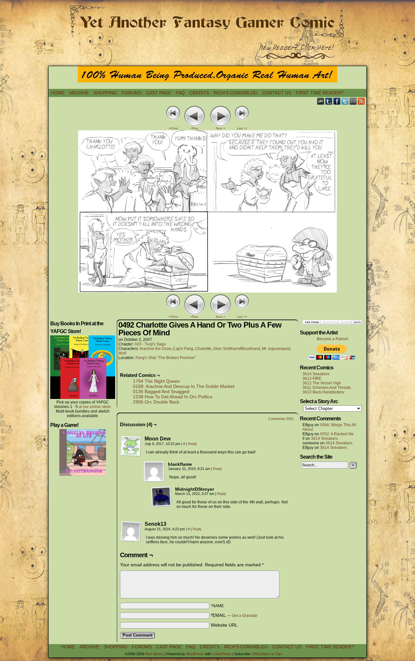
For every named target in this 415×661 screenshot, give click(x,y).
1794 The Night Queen (156, 381)
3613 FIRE (311, 378)
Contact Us (276, 92)
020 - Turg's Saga (150, 344)
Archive (79, 92)
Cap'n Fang (183, 348)
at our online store (95, 406)
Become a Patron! (332, 339)
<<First (173, 128)
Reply (192, 444)
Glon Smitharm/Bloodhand (236, 348)
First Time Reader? (320, 92)
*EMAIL (234, 615)
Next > (220, 128)
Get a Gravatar (244, 615)
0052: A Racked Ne (337, 434)
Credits (199, 92)
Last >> (242, 128)
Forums (131, 92)
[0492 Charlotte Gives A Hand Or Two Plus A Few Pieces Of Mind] (207, 291)
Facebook (337, 101)
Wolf (122, 353)
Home (58, 92)
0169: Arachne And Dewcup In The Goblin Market (183, 386)
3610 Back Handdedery (323, 392)
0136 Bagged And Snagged (161, 391)
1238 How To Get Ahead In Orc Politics (172, 396)
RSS (361, 101)
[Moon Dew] (131, 446)
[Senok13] (131, 531)
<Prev (194, 128)
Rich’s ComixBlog (235, 92)
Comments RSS (280, 419)
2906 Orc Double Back (156, 401)
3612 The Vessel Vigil (321, 383)
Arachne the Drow (155, 348)
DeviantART (321, 101)
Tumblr (329, 101)
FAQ (180, 92)
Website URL (224, 625)
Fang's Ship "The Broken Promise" (166, 357)
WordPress (195, 654)
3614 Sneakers (315, 374)
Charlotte (203, 348)
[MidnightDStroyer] (161, 497)
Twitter (345, 101)
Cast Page (158, 92)
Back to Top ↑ (273, 654)
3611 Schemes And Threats (326, 387)
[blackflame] (154, 472)
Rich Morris (154, 654)
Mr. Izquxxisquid (276, 348)
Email (353, 101)
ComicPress (221, 654)
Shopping (105, 92)
